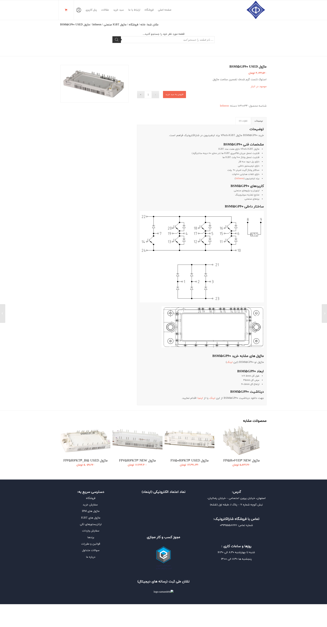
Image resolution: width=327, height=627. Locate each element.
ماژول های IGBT (90, 518)
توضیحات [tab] (258, 121)
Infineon (224, 106)
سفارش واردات (90, 531)
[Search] (116, 39)
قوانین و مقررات (90, 544)
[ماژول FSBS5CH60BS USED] (324, 313)
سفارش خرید (91, 505)
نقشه (214, 505)
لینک (229, 362)
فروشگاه (90, 498)
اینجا (200, 398)
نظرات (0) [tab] (243, 120)
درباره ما (90, 557)
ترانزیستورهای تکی (91, 524)
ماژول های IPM (90, 511)
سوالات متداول (90, 550)
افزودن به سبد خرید (174, 94)
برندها (90, 537)
